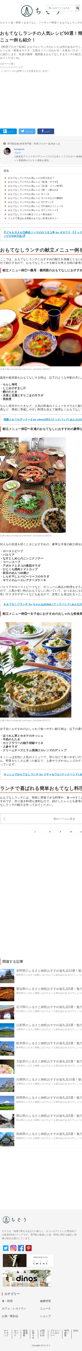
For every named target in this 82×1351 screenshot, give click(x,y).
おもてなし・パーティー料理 (40, 22)
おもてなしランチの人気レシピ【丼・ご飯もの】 (33, 190)
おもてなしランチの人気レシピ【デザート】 (31, 202)
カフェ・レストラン (14, 1308)
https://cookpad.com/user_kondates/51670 (27, 720)
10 (71, 832)
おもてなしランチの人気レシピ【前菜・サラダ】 (33, 182)
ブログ (17, 153)
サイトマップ (6, 1333)
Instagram (19, 149)
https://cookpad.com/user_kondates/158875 (28, 535)
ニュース (45, 1308)
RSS (75, 1330)
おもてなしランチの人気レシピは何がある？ (31, 178)
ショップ (45, 1316)
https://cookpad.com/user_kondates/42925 (27, 369)
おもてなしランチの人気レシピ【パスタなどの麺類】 (36, 198)
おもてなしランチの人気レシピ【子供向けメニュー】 (36, 206)
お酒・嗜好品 (10, 1316)
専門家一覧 (66, 1333)
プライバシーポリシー (54, 1333)
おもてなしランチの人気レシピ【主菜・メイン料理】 (36, 186)
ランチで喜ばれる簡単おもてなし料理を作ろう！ (33, 218)
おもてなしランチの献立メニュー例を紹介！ (31, 214)
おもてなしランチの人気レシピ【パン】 (29, 194)
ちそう (3, 22)
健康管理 (45, 1301)
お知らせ (33, 1334)
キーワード (16, 1333)
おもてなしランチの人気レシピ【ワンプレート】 (33, 210)
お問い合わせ (42, 1333)
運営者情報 (25, 1333)
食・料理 (16, 22)
